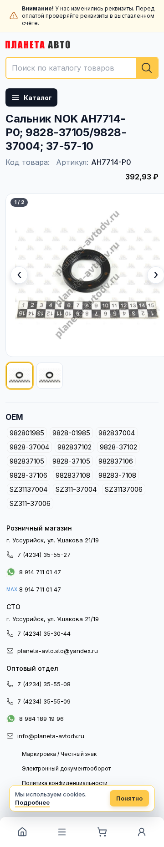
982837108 (73, 475)
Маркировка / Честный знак (59, 753)
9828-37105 (71, 461)
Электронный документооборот (66, 768)
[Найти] (147, 68)
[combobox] (82, 68)
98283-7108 (117, 475)
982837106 (115, 461)
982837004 (116, 433)
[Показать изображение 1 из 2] (19, 375)
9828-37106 (28, 475)
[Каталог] (62, 832)
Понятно (129, 798)
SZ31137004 (28, 489)
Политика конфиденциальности (65, 783)
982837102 (74, 447)
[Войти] (142, 832)
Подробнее (32, 802)
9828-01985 (71, 433)
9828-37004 (29, 447)
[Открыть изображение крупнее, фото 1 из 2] (87, 275)
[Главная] (22, 832)
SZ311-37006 (30, 503)
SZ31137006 (124, 489)
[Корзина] (102, 832)
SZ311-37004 (76, 489)
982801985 (27, 433)
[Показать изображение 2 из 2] (49, 375)
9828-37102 (118, 447)
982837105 (27, 461)
